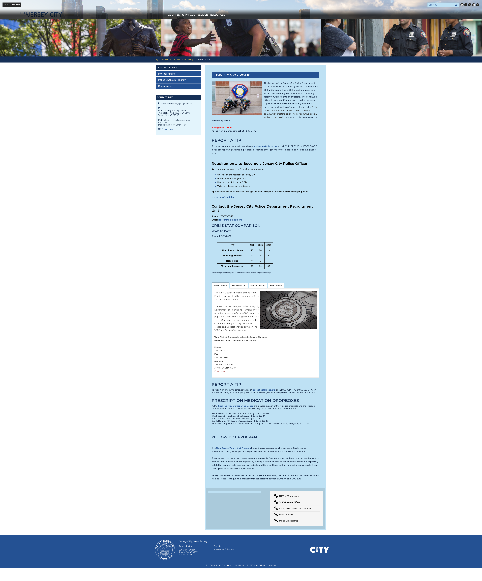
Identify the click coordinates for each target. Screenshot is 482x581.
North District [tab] (239, 285)
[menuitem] (174, 15)
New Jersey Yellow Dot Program (233, 448)
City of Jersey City (163, 59)
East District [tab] (276, 285)
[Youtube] (473, 4)
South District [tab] (257, 285)
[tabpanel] (265, 333)
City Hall (176, 59)
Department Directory (224, 549)
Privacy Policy (185, 546)
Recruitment (165, 86)
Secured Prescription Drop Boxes (235, 406)
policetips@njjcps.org (266, 146)
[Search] (456, 5)
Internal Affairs (166, 73)
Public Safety (187, 59)
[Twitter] (469, 4)
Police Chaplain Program (172, 80)
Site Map (218, 546)
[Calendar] (462, 4)
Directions (167, 129)
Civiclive (241, 565)
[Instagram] (477, 4)
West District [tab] (220, 285)
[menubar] (241, 15)
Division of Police (167, 67)
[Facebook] (465, 4)
